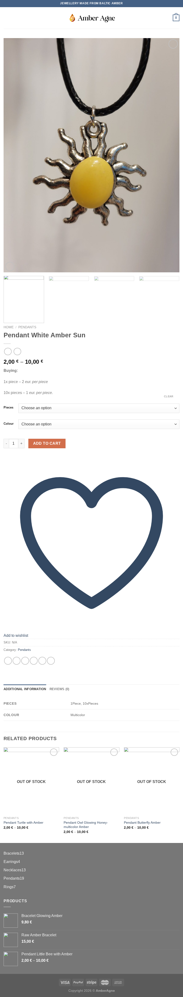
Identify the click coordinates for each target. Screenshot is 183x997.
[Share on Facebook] (16, 661)
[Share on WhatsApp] (8, 661)
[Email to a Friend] (34, 661)
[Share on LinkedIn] (51, 661)
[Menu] (6, 18)
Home (9, 327)
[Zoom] (10, 266)
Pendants (27, 327)
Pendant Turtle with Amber (23, 822)
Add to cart (47, 443)
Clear (168, 396)
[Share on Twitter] (25, 661)
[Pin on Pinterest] (42, 661)
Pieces (8, 407)
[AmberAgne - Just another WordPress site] (91, 18)
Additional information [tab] (25, 689)
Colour (9, 423)
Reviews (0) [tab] (59, 689)
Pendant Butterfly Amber (142, 822)
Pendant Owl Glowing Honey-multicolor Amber (86, 825)
